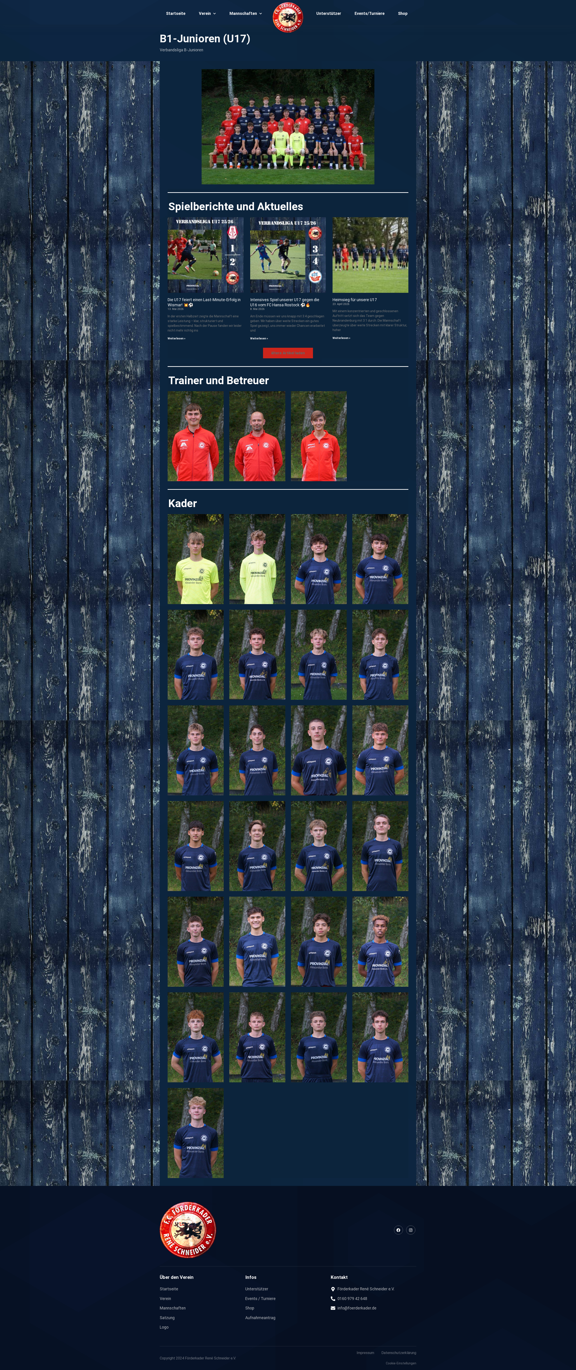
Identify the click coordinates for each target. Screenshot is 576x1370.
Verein (205, 13)
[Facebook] (398, 1230)
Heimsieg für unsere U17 (355, 300)
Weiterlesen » (176, 338)
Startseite (175, 13)
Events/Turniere (370, 13)
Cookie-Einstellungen (401, 1363)
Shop (402, 13)
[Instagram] (410, 1230)
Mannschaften (243, 13)
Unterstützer (328, 13)
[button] (288, 353)
